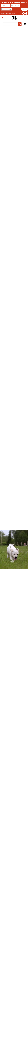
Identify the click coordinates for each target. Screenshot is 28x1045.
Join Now (24, 9)
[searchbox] (12, 24)
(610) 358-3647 (14, 57)
